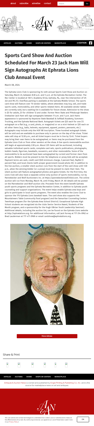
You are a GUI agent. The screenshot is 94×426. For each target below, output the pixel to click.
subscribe (24, 3)
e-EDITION (82, 43)
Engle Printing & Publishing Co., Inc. (66, 383)
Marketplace (60, 43)
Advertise (36, 3)
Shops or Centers (43, 43)
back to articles (11, 219)
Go (87, 4)
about (13, 3)
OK (83, 419)
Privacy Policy (13, 422)
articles (7, 43)
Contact (47, 3)
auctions (19, 43)
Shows (29, 43)
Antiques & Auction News (15, 383)
